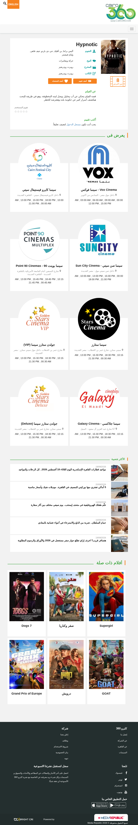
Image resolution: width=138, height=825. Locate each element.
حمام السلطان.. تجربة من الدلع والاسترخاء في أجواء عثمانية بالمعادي (72, 522)
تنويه (66, 758)
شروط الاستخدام (61, 746)
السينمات (123, 752)
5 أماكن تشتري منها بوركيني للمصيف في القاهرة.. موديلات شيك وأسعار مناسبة (67, 487)
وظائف (65, 740)
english (13, 4)
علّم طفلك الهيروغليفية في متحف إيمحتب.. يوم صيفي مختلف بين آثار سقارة (68, 505)
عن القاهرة (122, 746)
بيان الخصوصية (62, 752)
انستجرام (119, 785)
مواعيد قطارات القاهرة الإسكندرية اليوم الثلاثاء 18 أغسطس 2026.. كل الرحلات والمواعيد (62, 469)
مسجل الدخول (73, 124)
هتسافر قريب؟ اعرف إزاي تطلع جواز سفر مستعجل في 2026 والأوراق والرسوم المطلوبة (62, 540)
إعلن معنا (64, 734)
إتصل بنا (123, 734)
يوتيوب (120, 792)
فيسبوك (119, 773)
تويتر (120, 780)
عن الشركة (122, 740)
